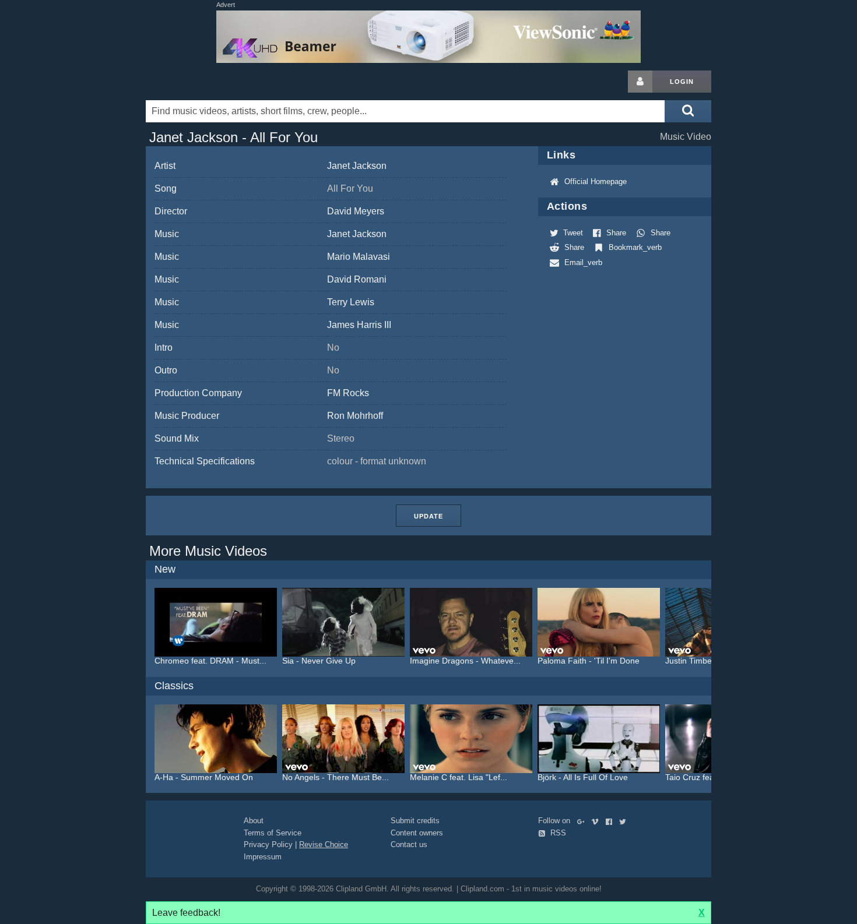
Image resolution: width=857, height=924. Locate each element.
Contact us (409, 844)
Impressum (263, 856)
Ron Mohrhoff (355, 416)
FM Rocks (348, 393)
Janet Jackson (357, 166)
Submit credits (415, 820)
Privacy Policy (268, 844)
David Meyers (355, 211)
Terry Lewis (350, 302)
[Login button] (640, 81)
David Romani (357, 279)
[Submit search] (688, 111)
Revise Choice (323, 844)
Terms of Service (272, 832)
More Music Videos (208, 551)
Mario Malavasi (358, 257)
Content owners (417, 832)
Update (428, 516)
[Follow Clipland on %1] (583, 820)
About (254, 820)
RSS (557, 832)
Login (682, 81)
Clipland (207, 81)
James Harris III (359, 325)
